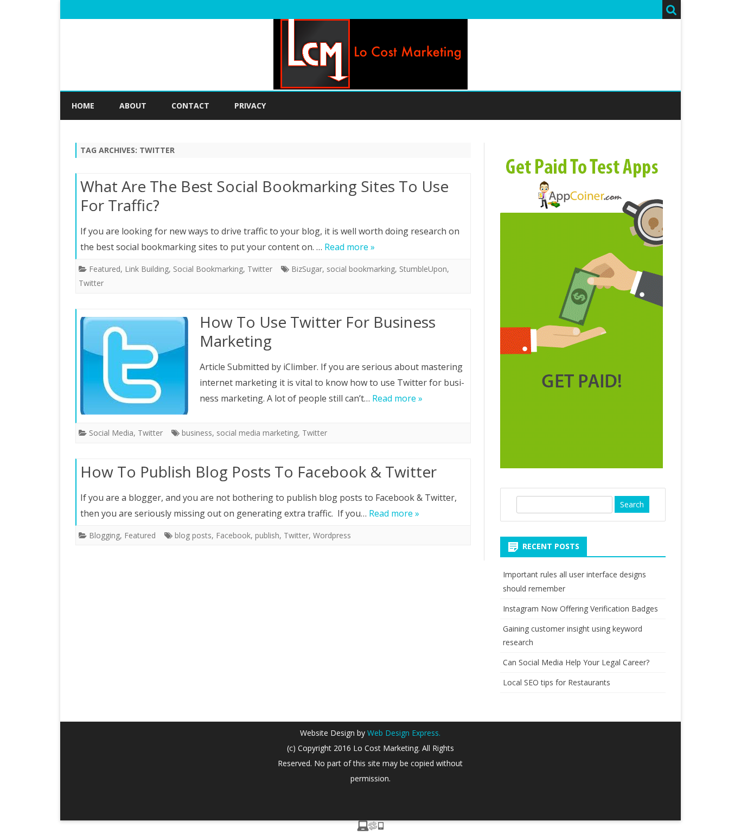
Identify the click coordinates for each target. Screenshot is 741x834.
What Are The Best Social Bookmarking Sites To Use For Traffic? (264, 196)
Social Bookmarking (208, 269)
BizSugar (306, 269)
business (197, 433)
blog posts (193, 535)
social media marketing (257, 433)
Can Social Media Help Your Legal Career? (576, 662)
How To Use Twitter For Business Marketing (318, 331)
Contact (190, 105)
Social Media (111, 433)
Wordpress (332, 535)
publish (267, 535)
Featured (104, 269)
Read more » (349, 247)
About (132, 105)
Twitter (259, 269)
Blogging (104, 535)
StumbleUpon (423, 269)
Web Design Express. (402, 733)
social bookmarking (361, 269)
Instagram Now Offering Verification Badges (580, 608)
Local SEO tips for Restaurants (556, 682)
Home (83, 105)
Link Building (147, 269)
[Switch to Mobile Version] (370, 828)
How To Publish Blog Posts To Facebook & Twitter (258, 471)
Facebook (233, 535)
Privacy (250, 105)
